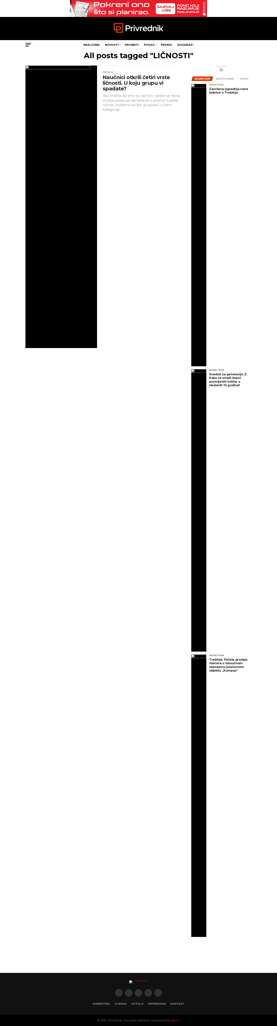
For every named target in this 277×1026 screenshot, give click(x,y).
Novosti (112, 45)
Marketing (101, 1003)
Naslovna (91, 45)
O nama (121, 1003)
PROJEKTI (132, 45)
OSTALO (137, 1003)
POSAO (149, 45)
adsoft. (175, 1020)
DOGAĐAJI (185, 45)
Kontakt (177, 1003)
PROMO (166, 45)
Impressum (157, 1003)
